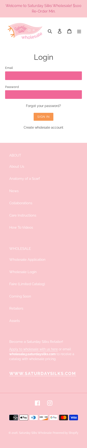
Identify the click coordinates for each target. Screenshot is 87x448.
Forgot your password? (43, 106)
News (14, 191)
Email (9, 68)
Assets (14, 321)
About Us (16, 166)
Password (12, 87)
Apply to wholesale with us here (33, 349)
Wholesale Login (23, 272)
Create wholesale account (43, 127)
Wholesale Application (27, 259)
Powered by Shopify (65, 433)
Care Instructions (22, 215)
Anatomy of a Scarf (24, 179)
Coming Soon (20, 296)
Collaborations (20, 203)
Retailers (16, 308)
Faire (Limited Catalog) (27, 284)
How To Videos (21, 227)
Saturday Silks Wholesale (35, 433)
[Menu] (79, 31)
